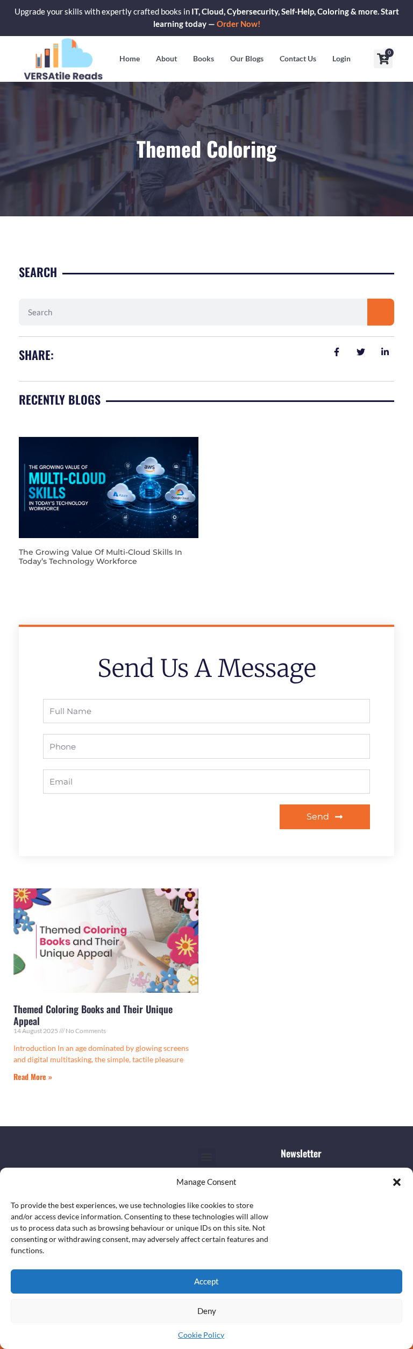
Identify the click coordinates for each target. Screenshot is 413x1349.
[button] (396, 1182)
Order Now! (238, 24)
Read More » (32, 1076)
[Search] (380, 312)
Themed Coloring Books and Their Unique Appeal (93, 1015)
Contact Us (298, 58)
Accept (206, 1281)
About (166, 58)
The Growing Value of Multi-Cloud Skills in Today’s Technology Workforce (100, 556)
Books (203, 58)
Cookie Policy (201, 1334)
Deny (206, 1311)
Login (341, 58)
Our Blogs (247, 58)
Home (129, 58)
